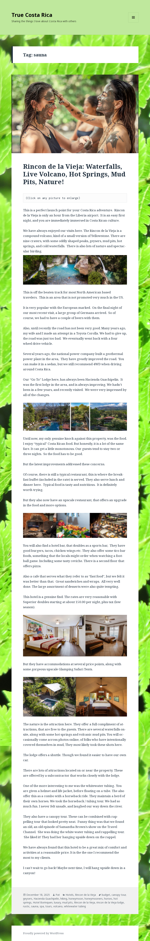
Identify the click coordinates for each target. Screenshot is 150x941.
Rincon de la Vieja (85, 894)
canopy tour (119, 894)
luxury (57, 902)
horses (108, 898)
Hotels (70, 894)
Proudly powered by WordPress (43, 933)
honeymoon (76, 898)
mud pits (67, 902)
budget (106, 894)
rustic (26, 906)
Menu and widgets (133, 22)
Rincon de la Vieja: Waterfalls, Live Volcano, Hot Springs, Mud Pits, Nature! (74, 174)
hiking (63, 898)
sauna (34, 906)
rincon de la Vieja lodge (110, 902)
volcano (58, 906)
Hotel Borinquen (42, 902)
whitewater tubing (75, 906)
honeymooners (94, 898)
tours (48, 906)
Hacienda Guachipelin (46, 898)
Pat (58, 894)
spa (42, 906)
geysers (27, 898)
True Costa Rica (32, 14)
